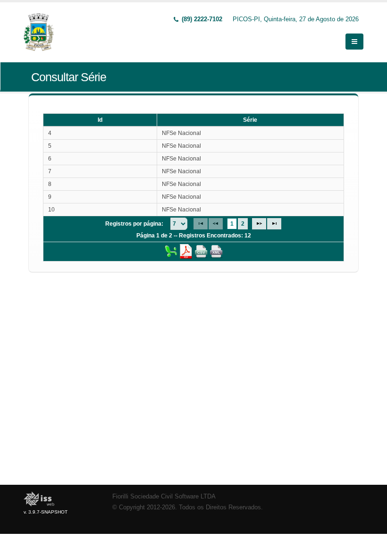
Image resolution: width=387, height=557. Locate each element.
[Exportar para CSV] (201, 251)
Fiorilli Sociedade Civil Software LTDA (164, 496)
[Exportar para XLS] (170, 251)
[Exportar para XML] (216, 251)
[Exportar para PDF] (186, 251)
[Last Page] (274, 223)
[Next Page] (259, 223)
